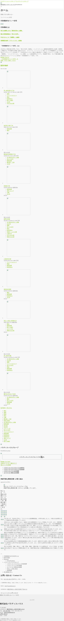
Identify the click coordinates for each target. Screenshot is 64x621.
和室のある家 (10, 237)
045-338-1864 (6, 611)
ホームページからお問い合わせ (9, 593)
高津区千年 (7, 186)
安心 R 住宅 (10, 159)
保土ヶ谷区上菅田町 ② (10, 320)
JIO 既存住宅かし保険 (13, 157)
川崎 (8, 192)
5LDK (5, 440)
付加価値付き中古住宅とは (11, 556)
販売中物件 (4, 65)
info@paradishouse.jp (9, 612)
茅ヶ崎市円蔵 (7, 355)
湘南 (8, 93)
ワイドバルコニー (12, 95)
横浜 (8, 130)
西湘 (8, 264)
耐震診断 (9, 128)
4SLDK (9, 224)
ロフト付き (10, 329)
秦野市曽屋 (7, 219)
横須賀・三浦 (10, 162)
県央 (8, 97)
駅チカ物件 (10, 100)
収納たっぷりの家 (12, 232)
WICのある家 (10, 103)
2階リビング (10, 190)
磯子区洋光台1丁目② (10, 394)
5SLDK (9, 360)
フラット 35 (7, 428)
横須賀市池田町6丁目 (10, 154)
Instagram (6, 559)
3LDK (8, 164)
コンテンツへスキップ (22, 1)
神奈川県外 (7, 420)
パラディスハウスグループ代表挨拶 (17, 563)
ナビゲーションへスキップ (8, 1)
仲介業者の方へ (8, 572)
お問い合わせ (3, 614)
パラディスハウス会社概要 (14, 565)
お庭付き (9, 233)
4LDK (8, 102)
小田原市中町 (7, 259)
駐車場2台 (9, 98)
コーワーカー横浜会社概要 (14, 567)
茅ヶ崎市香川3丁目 (9, 90)
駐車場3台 (6, 436)
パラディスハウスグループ (11, 562)
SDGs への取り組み (12, 568)
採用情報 (9, 570)
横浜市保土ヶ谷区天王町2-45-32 (15, 609)
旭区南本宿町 (7, 289)
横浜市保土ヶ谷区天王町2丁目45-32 (17, 589)
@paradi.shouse (11, 560)
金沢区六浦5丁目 (8, 125)
